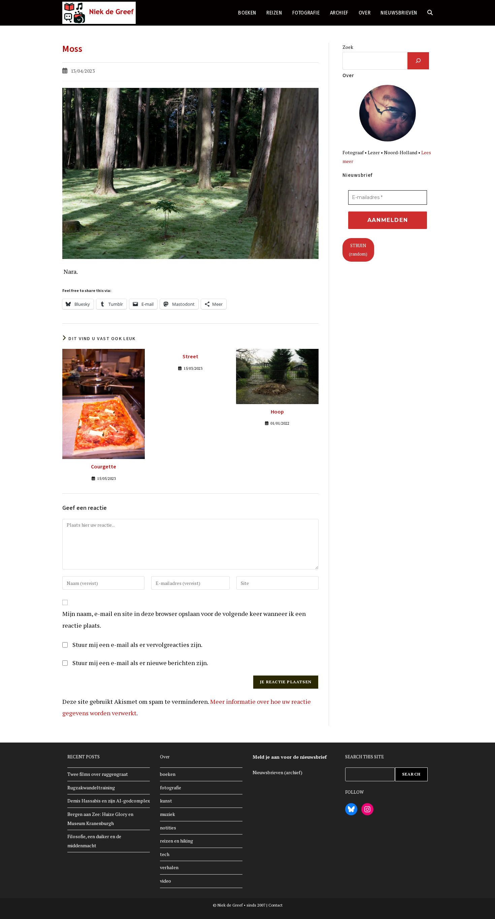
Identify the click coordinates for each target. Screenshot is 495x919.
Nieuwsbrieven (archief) (277, 772)
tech (164, 854)
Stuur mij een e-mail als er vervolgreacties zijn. (137, 645)
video (165, 881)
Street (190, 356)
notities (168, 827)
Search (411, 774)
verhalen (169, 867)
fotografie (170, 787)
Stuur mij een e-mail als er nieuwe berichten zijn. (140, 663)
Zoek (347, 47)
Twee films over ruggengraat (97, 774)
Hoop (277, 412)
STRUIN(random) (358, 249)
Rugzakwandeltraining (91, 787)
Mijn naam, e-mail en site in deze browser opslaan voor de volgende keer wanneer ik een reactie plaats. (184, 619)
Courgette (103, 466)
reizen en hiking (176, 841)
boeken (167, 774)
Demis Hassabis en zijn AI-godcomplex (108, 800)
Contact (275, 905)
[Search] (418, 61)
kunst (166, 800)
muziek (167, 814)
